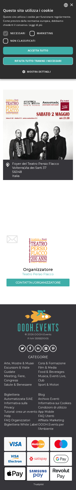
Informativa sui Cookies (54, 403)
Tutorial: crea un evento (20, 412)
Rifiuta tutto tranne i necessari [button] (38, 61)
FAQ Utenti (46, 416)
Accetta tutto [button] (38, 50)
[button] (38, 71)
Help (7, 416)
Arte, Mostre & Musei (19, 363)
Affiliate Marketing (51, 420)
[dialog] (38, 39)
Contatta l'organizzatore (38, 282)
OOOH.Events (42, 334)
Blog (41, 394)
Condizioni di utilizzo (52, 407)
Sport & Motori (48, 384)
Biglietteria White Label (20, 424)
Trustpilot (38, 484)
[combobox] (66, 5)
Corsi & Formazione (52, 363)
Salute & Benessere (18, 384)
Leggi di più (35, 25)
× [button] (71, 5)
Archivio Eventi (48, 399)
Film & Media (47, 367)
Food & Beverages (51, 372)
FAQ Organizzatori (17, 420)
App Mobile (46, 412)
